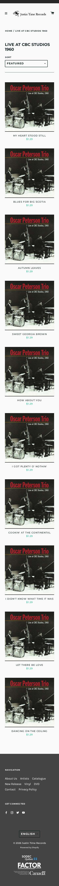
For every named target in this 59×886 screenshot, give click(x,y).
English (28, 833)
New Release (13, 784)
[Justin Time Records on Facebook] (6, 812)
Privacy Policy (28, 789)
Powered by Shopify (29, 847)
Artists (24, 778)
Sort (8, 57)
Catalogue (39, 778)
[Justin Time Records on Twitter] (17, 812)
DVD (36, 784)
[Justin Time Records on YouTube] (23, 812)
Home (8, 31)
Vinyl (27, 784)
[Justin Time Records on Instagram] (12, 812)
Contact (10, 789)
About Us (11, 778)
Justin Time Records (34, 843)
